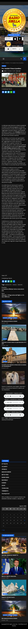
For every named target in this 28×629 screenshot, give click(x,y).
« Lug (3, 530)
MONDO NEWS (5, 477)
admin (5, 71)
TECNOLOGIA (5, 488)
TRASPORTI (20, 284)
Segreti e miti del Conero (14, 588)
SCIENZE (4, 482)
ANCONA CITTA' (8, 284)
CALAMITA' (10, 317)
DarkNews (21, 624)
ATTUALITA (5, 317)
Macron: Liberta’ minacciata (14, 567)
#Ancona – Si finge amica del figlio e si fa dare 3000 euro (13, 295)
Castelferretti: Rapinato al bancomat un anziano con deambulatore (14, 355)
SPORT (3, 485)
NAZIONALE (5, 480)
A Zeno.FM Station (14, 51)
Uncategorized (5, 493)
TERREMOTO (5, 491)
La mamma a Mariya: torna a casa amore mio (13, 289)
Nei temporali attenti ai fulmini (14, 312)
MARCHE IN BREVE (6, 472)
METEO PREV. (5, 474)
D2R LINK (24, 58)
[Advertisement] (14, 109)
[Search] (21, 59)
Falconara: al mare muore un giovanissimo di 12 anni (14, 333)
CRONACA (4, 65)
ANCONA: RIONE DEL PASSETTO (14, 546)
